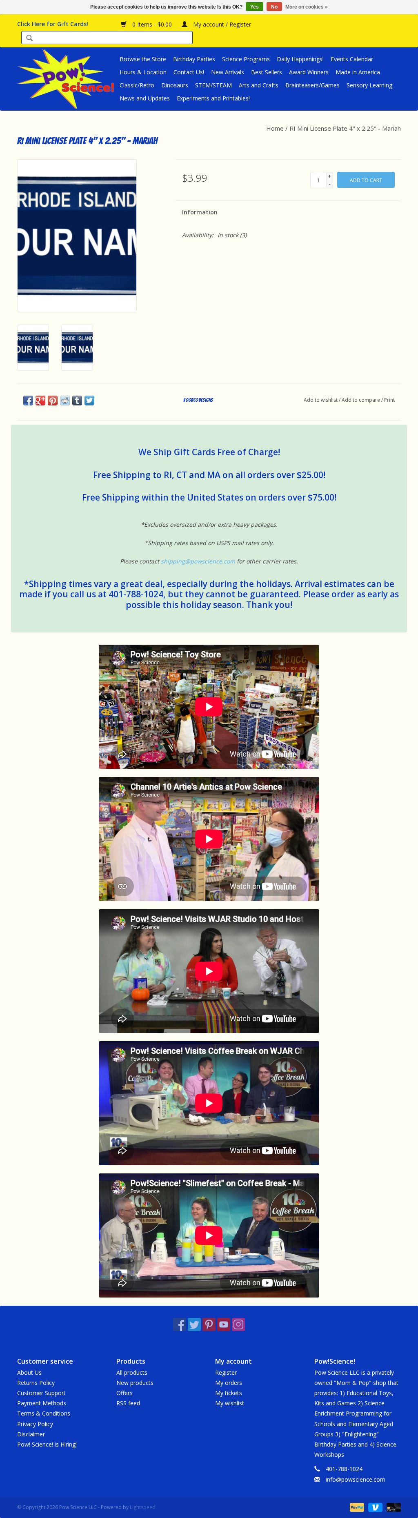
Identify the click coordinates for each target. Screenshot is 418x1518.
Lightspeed (143, 1507)
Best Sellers (266, 72)
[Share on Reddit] (65, 400)
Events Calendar (352, 59)
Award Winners (309, 72)
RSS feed (128, 1403)
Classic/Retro (137, 85)
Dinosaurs (174, 85)
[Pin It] (53, 400)
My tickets (228, 1393)
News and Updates (145, 98)
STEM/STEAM (213, 85)
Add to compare (361, 399)
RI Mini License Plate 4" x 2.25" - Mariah (345, 128)
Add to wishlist (321, 399)
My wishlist (229, 1403)
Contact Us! (188, 72)
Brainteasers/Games (312, 85)
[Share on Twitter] (89, 400)
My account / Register (221, 24)
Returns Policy (36, 1383)
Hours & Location (143, 72)
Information (200, 212)
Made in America (358, 72)
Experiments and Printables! (213, 98)
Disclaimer (31, 1434)
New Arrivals (227, 72)
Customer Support (41, 1393)
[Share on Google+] (40, 400)
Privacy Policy (35, 1424)
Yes (254, 7)
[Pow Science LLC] (67, 78)
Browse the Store (143, 59)
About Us (29, 1372)
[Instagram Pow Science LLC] (238, 1324)
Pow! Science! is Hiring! (47, 1444)
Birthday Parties (194, 59)
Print (389, 399)
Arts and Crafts (258, 85)
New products (134, 1383)
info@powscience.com (355, 1479)
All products (131, 1372)
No (274, 7)
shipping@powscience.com (198, 561)
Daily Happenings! (300, 59)
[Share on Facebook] (28, 400)
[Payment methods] (356, 1506)
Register (226, 1372)
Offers (124, 1393)
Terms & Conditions (43, 1413)
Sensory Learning (369, 85)
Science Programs (246, 59)
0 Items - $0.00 (152, 24)
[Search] (29, 38)
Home (275, 128)
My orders (228, 1383)
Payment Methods (41, 1403)
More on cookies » (306, 7)
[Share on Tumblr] (77, 400)
